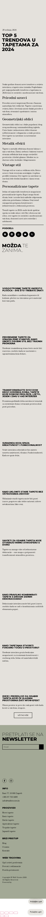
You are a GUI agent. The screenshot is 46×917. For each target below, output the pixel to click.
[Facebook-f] (4, 781)
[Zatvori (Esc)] (16, 913)
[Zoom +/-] (2, 913)
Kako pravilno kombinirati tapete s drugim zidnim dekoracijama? (19, 596)
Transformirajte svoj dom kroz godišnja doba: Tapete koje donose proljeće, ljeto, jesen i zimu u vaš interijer (21, 393)
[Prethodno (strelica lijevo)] (2, 916)
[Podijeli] (11, 913)
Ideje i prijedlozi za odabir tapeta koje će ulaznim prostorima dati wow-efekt (21, 698)
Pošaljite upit (36, 912)
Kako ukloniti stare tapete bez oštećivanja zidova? (22, 493)
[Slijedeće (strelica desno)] (7, 916)
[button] (5, 234)
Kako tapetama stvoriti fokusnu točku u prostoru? (20, 646)
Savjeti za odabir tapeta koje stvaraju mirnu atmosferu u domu (22, 542)
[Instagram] (11, 781)
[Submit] (41, 747)
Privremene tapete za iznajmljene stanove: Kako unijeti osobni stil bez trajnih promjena (22, 340)
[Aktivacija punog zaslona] (7, 913)
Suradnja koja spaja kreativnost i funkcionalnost (22, 444)
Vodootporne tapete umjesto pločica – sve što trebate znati (22, 289)
